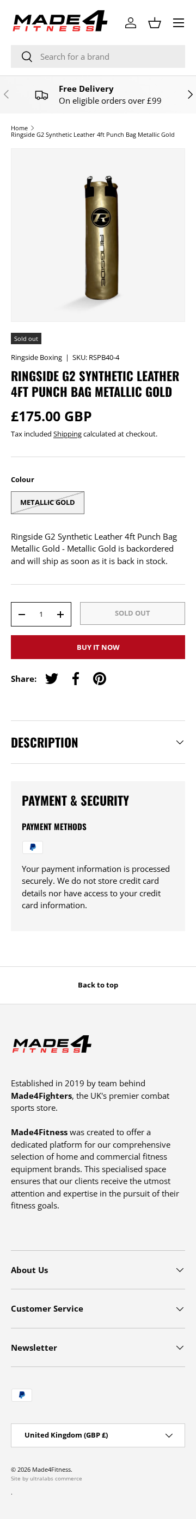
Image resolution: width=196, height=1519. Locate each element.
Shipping (67, 434)
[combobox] (98, 56)
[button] (155, 23)
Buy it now (98, 647)
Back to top (98, 985)
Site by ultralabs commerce (46, 1478)
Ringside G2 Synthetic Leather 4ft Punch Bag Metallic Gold (93, 134)
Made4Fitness (51, 1469)
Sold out (132, 613)
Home (19, 128)
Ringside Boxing (36, 357)
